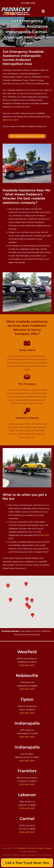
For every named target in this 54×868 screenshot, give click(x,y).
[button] (43, 11)
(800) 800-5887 (10, 120)
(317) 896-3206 (28, 3)
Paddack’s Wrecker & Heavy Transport (35, 848)
